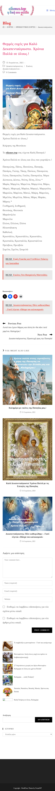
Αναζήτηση (7, 715)
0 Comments (11, 72)
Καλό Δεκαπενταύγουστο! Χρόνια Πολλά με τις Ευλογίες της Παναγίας (27, 484)
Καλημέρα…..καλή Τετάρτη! (24, 677)
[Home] (3, 27)
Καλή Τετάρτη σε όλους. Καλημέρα (26, 700)
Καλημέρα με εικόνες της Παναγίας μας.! (27, 408)
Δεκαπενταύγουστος (14, 66)
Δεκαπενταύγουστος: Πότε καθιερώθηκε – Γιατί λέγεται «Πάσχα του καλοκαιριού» (27, 535)
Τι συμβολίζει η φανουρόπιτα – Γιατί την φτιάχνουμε (33, 643)
